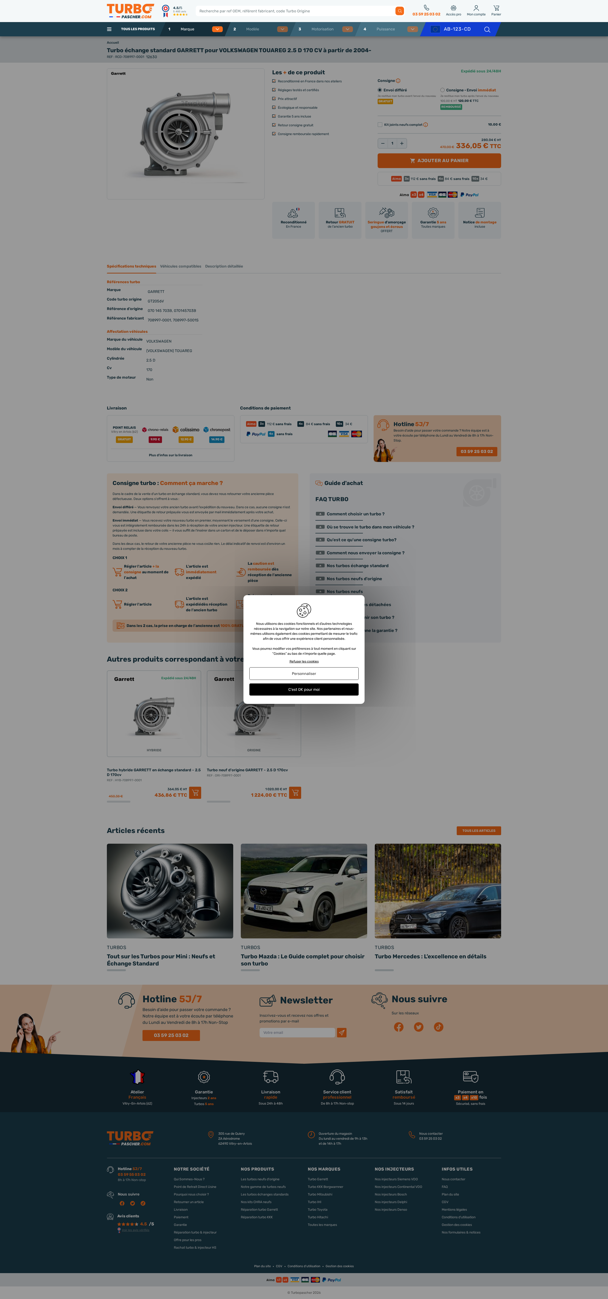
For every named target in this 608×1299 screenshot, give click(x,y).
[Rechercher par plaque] (486, 29)
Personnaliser (304, 673)
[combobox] (200, 29)
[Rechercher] (399, 11)
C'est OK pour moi (304, 689)
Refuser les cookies (304, 662)
